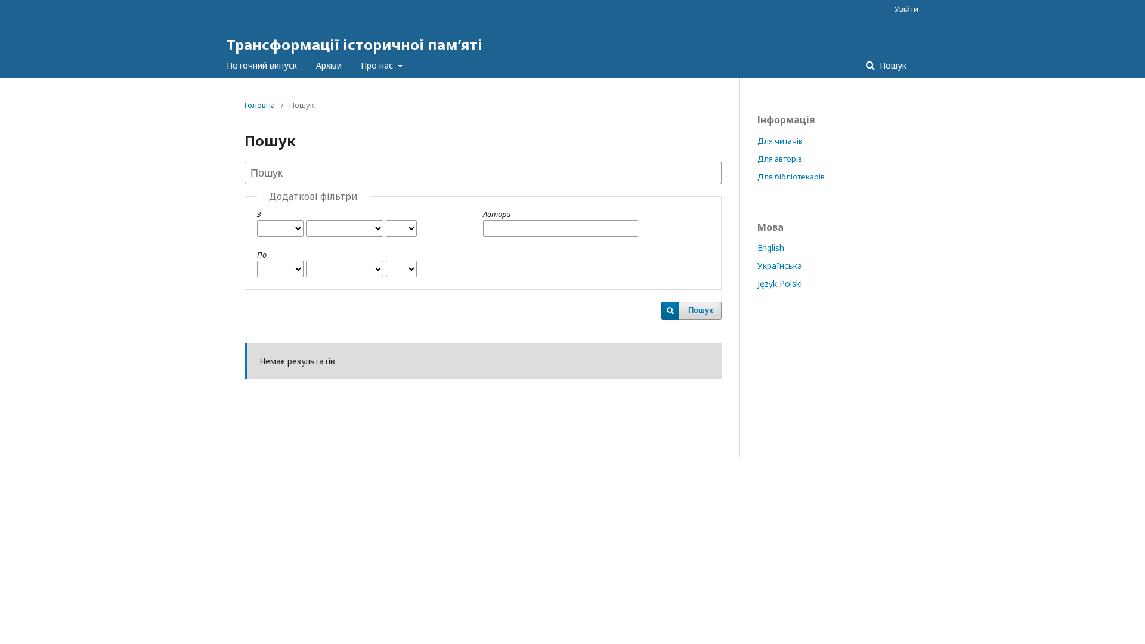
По (262, 254)
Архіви (329, 65)
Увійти (906, 9)
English (770, 247)
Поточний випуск (262, 65)
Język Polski (779, 283)
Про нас (378, 65)
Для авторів (779, 158)
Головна (260, 105)
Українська (779, 265)
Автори (496, 214)
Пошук (891, 65)
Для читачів (780, 140)
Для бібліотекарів (791, 176)
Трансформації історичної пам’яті (354, 44)
